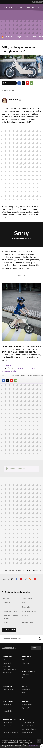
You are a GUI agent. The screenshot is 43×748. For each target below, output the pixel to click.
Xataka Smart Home (9, 669)
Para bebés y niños (18, 376)
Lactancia (6, 603)
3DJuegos (25, 660)
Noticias (6, 598)
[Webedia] (37, 1)
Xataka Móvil (7, 663)
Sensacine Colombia (29, 729)
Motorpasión (26, 690)
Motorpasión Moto (28, 693)
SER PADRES (7, 7)
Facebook (19, 83)
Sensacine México (28, 726)
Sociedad (25, 616)
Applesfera (6, 666)
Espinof (24, 678)
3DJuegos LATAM (28, 723)
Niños (27, 37)
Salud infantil (27, 598)
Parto (24, 603)
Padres (5, 622)
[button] (14, 100)
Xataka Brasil (7, 726)
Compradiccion (7, 711)
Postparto (6, 607)
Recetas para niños (10, 611)
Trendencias (7, 704)
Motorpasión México (28, 732)
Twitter (23, 83)
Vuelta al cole (9, 37)
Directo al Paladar (8, 690)
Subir (34, 648)
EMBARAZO (19, 7)
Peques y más (27, 622)
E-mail (31, 83)
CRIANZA (30, 7)
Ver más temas (9, 630)
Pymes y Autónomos (29, 708)
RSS (30, 579)
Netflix (34, 37)
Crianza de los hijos (29, 611)
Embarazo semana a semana (10, 617)
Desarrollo (26, 607)
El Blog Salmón (27, 704)
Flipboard (27, 83)
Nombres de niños (24, 570)
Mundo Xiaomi (7, 673)
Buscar (40, 639)
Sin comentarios (10, 83)
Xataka (9, 365)
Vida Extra (25, 663)
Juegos (19, 37)
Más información (32, 746)
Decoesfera (6, 708)
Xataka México (7, 723)
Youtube (21, 579)
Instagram (26, 579)
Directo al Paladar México (11, 732)
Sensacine (25, 675)
